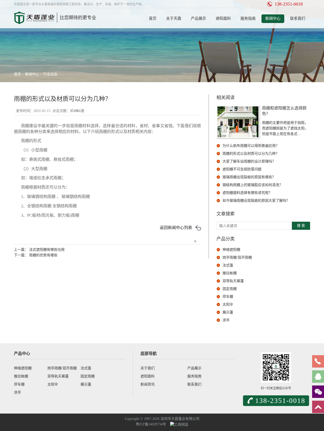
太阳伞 (227, 304)
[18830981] (318, 376)
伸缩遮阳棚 (231, 250)
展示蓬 (227, 312)
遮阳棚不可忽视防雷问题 (241, 169)
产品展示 (198, 18)
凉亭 (226, 320)
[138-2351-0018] (318, 361)
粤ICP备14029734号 (151, 424)
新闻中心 (272, 18)
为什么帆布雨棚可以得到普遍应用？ (250, 146)
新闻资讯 (147, 384)
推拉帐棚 (229, 273)
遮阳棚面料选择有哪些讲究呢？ (247, 193)
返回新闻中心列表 (176, 227)
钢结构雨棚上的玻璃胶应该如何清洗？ (252, 185)
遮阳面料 (223, 18)
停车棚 (227, 297)
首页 (152, 18)
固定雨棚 (229, 289)
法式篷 (227, 265)
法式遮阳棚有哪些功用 (46, 250)
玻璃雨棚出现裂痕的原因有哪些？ (249, 177)
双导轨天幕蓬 (233, 281)
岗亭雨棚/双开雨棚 (237, 257)
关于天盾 (173, 18)
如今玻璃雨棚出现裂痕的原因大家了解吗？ (256, 200)
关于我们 (147, 368)
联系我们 (297, 18)
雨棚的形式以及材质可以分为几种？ (250, 153)
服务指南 (248, 18)
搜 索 (301, 226)
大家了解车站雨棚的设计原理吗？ (249, 161)
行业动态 (50, 74)
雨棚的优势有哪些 (42, 255)
